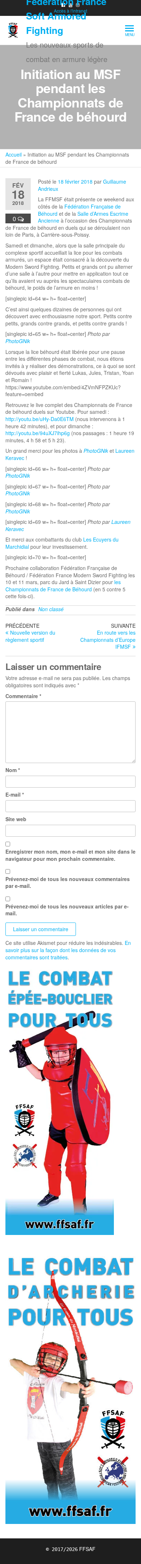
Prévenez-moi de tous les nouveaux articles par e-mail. (67, 910)
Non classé (51, 609)
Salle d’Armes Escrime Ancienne (83, 217)
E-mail (14, 794)
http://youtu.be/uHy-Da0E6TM (39, 418)
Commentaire (23, 696)
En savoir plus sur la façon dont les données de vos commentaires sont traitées (68, 949)
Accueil (13, 154)
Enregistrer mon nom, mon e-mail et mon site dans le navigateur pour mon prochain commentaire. (70, 855)
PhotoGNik (17, 341)
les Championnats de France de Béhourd (63, 585)
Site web (15, 819)
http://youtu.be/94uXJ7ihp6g (37, 433)
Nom (12, 770)
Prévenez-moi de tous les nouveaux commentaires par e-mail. (67, 883)
